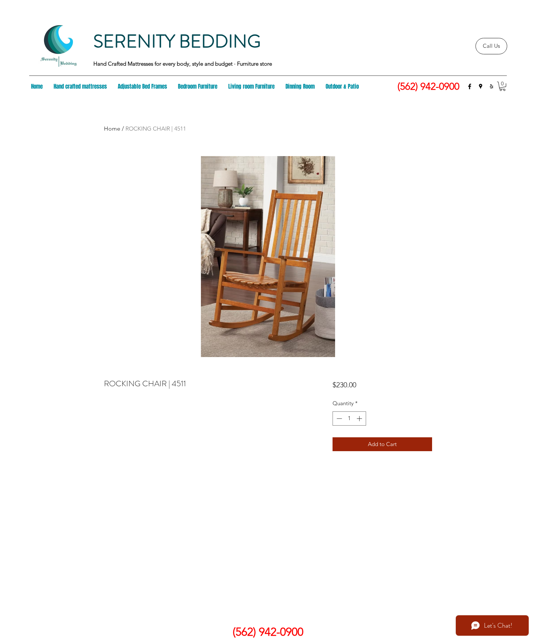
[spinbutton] (349, 418)
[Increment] (360, 418)
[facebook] (469, 86)
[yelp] (491, 86)
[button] (502, 86)
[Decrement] (338, 418)
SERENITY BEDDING (177, 41)
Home (112, 128)
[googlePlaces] (480, 86)
